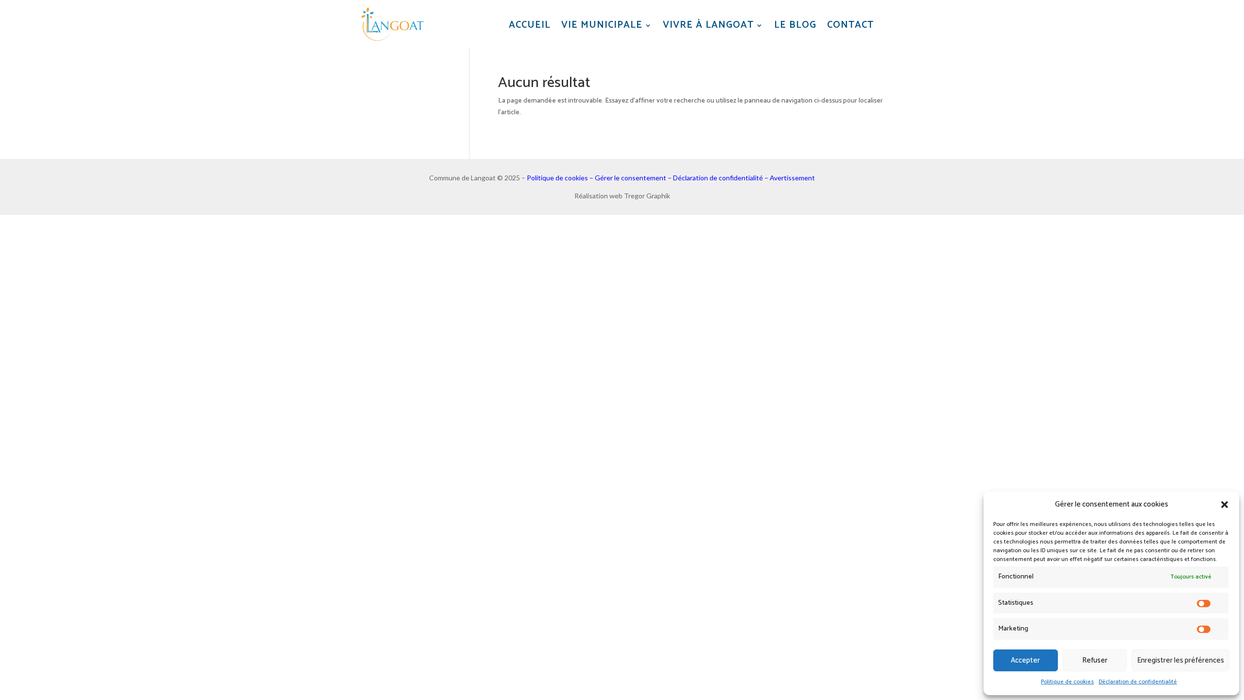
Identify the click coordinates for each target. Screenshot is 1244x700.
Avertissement (792, 178)
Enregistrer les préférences (1180, 660)
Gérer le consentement (630, 178)
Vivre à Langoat (708, 25)
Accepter (1025, 660)
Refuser (1094, 660)
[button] (1224, 504)
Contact (850, 25)
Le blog (795, 25)
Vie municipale (601, 25)
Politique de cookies (1067, 681)
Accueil (530, 25)
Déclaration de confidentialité (1138, 681)
